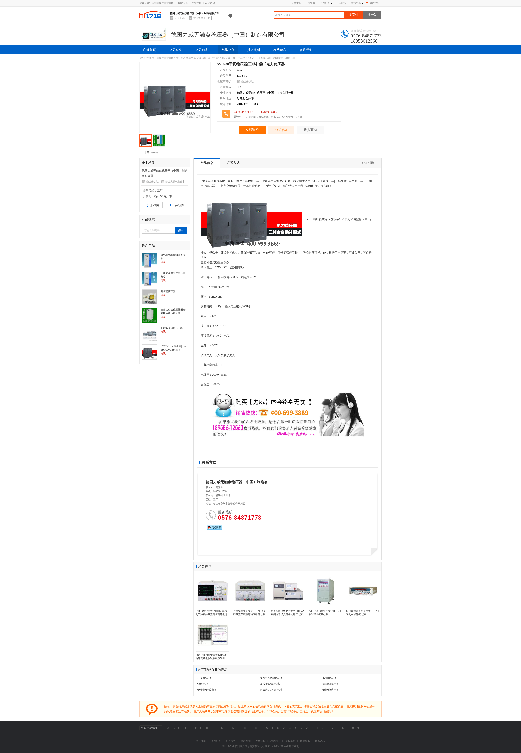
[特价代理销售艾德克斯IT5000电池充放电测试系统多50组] (212, 634)
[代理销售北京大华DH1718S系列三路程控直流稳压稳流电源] (212, 590)
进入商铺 (310, 130)
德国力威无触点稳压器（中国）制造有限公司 (210, 58)
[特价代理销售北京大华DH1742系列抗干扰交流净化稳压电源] (287, 590)
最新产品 (320, 741)
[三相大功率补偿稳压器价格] (149, 278)
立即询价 (252, 130)
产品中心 (227, 50)
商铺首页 (149, 50)
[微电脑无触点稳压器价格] (149, 260)
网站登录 (183, 3)
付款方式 (246, 741)
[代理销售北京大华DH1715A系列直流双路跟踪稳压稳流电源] (250, 590)
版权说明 (290, 741)
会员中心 (296, 3)
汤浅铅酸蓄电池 (270, 684)
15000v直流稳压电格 (172, 327)
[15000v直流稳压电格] (149, 333)
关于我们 (201, 741)
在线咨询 (180, 205)
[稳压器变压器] (149, 296)
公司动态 (201, 50)
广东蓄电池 (204, 678)
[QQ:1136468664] (214, 527)
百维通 (311, 3)
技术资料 (253, 50)
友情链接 (260, 741)
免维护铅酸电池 (207, 689)
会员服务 (325, 3)
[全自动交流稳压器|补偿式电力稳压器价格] (149, 315)
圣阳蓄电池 (329, 678)
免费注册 (196, 3)
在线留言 (279, 50)
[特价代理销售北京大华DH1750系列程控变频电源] (325, 590)
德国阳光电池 (330, 684)
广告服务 (341, 3)
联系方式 (233, 163)
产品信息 (206, 163)
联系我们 (305, 50)
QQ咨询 (281, 130)
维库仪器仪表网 (165, 58)
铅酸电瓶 (203, 684)
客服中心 (356, 3)
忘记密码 (210, 3)
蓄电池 (180, 58)
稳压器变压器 (168, 291)
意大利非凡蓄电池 (271, 689)
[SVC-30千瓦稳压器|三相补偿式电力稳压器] (149, 351)
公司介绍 (175, 50)
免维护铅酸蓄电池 (271, 678)
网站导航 (374, 3)
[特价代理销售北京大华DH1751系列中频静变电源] (363, 590)
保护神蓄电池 (330, 689)
